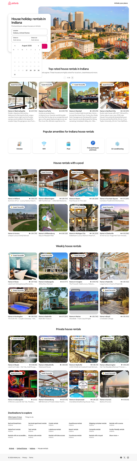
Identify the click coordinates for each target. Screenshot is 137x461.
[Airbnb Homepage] (13, 3)
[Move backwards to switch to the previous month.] (15, 45)
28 (30, 70)
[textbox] (20, 40)
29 (34, 70)
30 (38, 70)
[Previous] (64, 77)
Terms (31, 457)
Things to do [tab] (29, 417)
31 (15, 74)
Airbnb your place (121, 3)
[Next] (72, 77)
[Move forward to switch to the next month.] (38, 45)
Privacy (24, 457)
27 (26, 70)
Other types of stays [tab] (15, 417)
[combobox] (29, 33)
